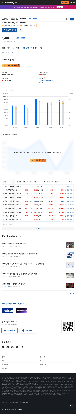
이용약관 (4, 402)
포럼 (41, 48)
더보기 (72, 293)
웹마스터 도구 (5, 368)
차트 (8, 48)
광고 (40, 360)
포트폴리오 (4, 364)
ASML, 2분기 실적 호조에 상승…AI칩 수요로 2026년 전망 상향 (23, 264)
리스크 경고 (25, 402)
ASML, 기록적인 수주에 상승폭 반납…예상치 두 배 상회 (20, 254)
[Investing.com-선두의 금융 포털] (11, 2)
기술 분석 (34, 48)
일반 (3, 48)
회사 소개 (42, 357)
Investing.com (6, 246)
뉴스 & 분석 (16, 48)
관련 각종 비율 (5, 52)
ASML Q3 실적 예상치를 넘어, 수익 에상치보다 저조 (19, 274)
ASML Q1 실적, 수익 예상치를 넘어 (13, 284)
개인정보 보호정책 (14, 402)
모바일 (3, 360)
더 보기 (38, 228)
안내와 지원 (42, 364)
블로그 (3, 357)
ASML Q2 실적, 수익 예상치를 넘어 (14, 243)
